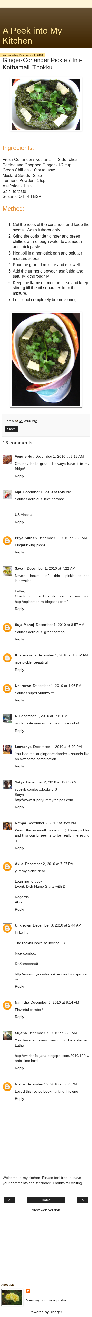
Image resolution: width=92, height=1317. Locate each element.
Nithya (20, 823)
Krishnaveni (25, 655)
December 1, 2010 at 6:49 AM (47, 492)
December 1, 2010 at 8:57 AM (60, 625)
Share (11, 429)
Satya (20, 782)
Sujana (21, 1033)
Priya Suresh (26, 538)
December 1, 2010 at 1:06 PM (57, 686)
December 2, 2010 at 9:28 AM (52, 823)
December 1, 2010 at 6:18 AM (59, 456)
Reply (19, 476)
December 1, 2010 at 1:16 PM (43, 716)
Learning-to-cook (28, 881)
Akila (19, 864)
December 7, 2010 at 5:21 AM (52, 1033)
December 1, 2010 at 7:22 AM (51, 568)
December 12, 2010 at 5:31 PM (51, 1084)
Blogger (56, 1312)
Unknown (23, 686)
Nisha (20, 1084)
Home (46, 1200)
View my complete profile (46, 1300)
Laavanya (23, 746)
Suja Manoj (24, 625)
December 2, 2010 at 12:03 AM (51, 782)
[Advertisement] (46, 14)
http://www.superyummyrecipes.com (44, 800)
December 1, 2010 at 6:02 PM (57, 746)
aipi (18, 492)
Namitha (22, 1002)
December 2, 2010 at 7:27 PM (49, 864)
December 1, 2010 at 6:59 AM (62, 538)
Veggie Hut (24, 456)
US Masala (23, 515)
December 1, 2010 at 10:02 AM (62, 655)
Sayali (20, 568)
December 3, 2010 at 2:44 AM (57, 925)
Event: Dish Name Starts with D (40, 886)
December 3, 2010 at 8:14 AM (55, 1002)
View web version (46, 1210)
